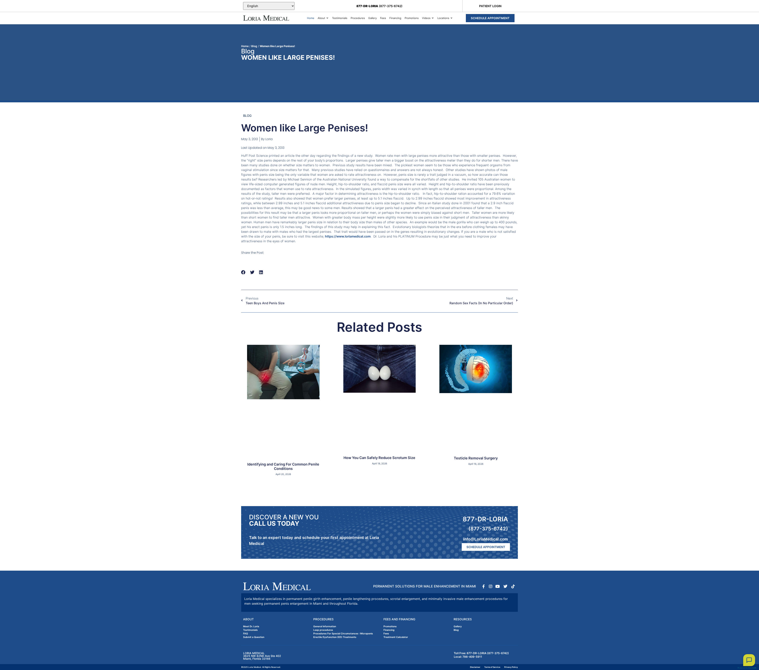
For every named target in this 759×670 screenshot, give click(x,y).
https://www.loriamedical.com (348, 236)
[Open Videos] (432, 18)
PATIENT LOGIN (490, 6)
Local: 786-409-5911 (468, 656)
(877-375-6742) (379, 6)
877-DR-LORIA (485, 519)
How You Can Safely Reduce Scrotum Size (379, 458)
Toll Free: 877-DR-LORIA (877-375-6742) (481, 653)
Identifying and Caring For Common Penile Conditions (283, 466)
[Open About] (327, 18)
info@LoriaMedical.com (485, 539)
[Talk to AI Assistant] (749, 660)
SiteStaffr (752, 668)
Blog (254, 46)
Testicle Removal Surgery (476, 458)
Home (245, 46)
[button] (243, 272)
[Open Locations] (451, 18)
